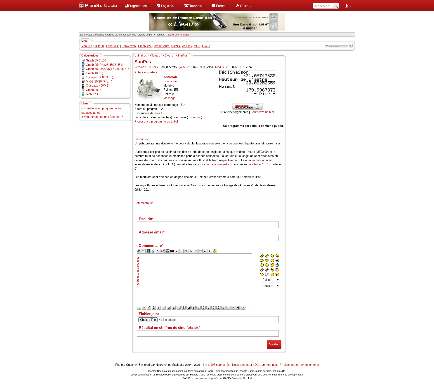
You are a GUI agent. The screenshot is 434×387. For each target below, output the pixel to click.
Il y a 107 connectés (217, 364)
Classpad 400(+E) (97, 85)
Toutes (156, 55)
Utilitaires (140, 55)
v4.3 (137, 364)
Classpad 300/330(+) (99, 77)
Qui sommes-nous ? (268, 364)
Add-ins (187, 46)
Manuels (86, 46)
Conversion (129, 46)
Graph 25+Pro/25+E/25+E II (104, 64)
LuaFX (206, 46)
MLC (197, 46)
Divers (169, 55)
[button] (137, 5)
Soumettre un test (262, 112)
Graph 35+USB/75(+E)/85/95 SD (107, 69)
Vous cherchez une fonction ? (103, 116)
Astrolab (170, 77)
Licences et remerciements (301, 364)
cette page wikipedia (215, 164)
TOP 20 (99, 46)
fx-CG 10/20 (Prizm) (99, 81)
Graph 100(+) (94, 73)
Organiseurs (162, 46)
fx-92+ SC (92, 94)
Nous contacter (242, 364)
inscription (194, 117)
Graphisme (145, 46)
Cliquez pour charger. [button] (177, 34)
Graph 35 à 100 (96, 60)
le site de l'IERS (259, 164)
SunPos (183, 55)
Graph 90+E (94, 90)
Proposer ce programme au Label (156, 121)
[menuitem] (137, 5)
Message (169, 98)
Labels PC (112, 46)
